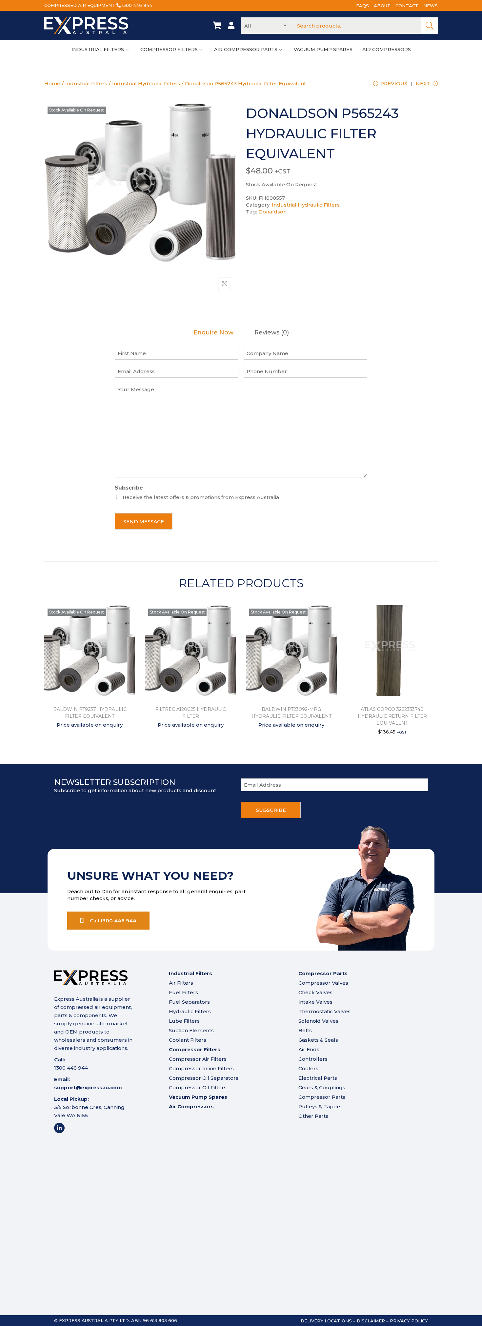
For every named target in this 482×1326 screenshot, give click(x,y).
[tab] (213, 332)
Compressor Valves (323, 983)
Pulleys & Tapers (320, 1106)
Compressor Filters (194, 1049)
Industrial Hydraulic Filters (146, 83)
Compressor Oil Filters (198, 1087)
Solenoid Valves (318, 1021)
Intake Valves (315, 1002)
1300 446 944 (137, 5)
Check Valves (315, 992)
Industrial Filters (86, 83)
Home (52, 83)
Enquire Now (213, 332)
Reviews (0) (271, 332)
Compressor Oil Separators (203, 1078)
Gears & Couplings (321, 1087)
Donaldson (272, 212)
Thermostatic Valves (324, 1011)
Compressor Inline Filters (201, 1068)
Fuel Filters (183, 992)
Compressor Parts (321, 1097)
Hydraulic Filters (190, 1011)
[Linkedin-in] (59, 1128)
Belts (305, 1030)
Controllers (313, 1059)
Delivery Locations (326, 1320)
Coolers (308, 1068)
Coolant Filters (187, 1040)
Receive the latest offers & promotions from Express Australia (201, 497)
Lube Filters (184, 1021)
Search (429, 25)
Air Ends (308, 1049)
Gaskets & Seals (318, 1040)
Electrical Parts (317, 1078)
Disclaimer (371, 1320)
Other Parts (313, 1116)
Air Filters (181, 983)
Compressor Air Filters (198, 1059)
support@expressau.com (88, 1087)
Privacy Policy (409, 1320)
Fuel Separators (189, 1002)
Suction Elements (191, 1030)
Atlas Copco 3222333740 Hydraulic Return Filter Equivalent (392, 716)
